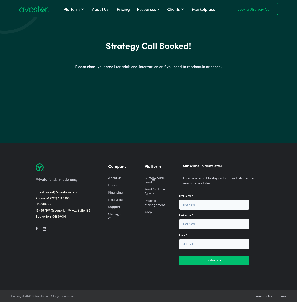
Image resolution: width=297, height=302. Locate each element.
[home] (34, 9)
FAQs (148, 212)
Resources (115, 200)
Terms (282, 296)
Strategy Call (114, 216)
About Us (100, 9)
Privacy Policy (263, 296)
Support (114, 207)
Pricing (123, 9)
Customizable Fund (155, 180)
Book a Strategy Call (254, 9)
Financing (115, 192)
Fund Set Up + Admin (155, 191)
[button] (74, 9)
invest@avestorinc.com (62, 192)
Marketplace (203, 9)
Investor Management (155, 203)
